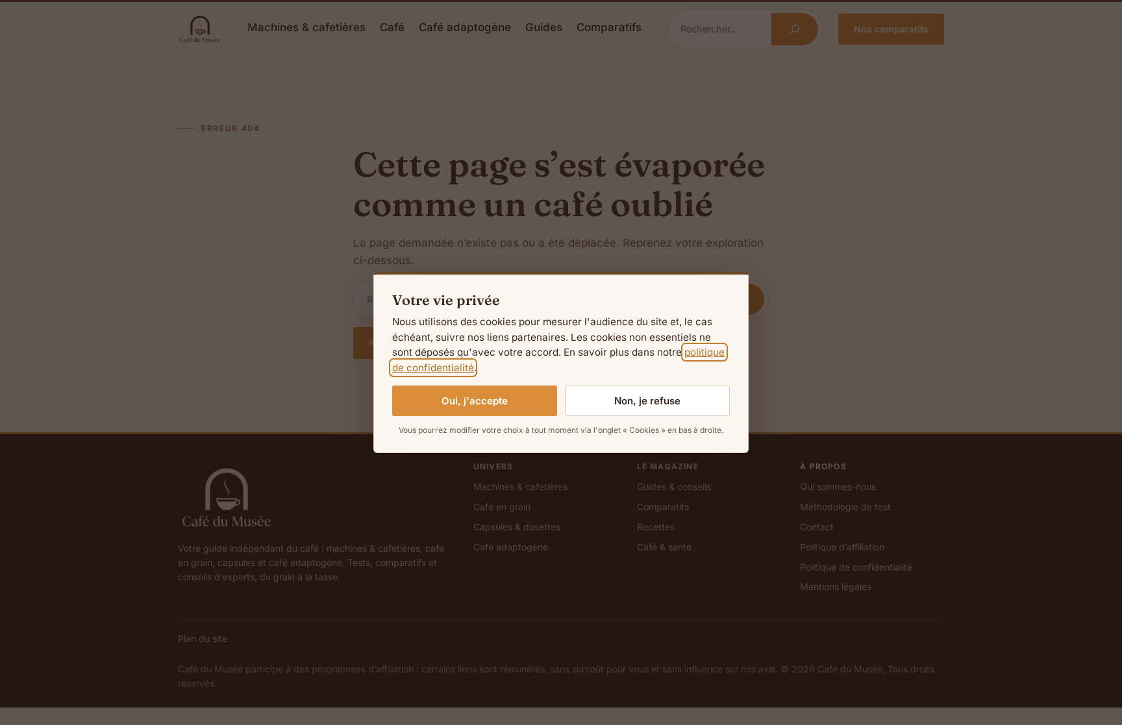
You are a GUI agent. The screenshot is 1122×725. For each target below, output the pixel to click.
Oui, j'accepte (475, 401)
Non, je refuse (647, 401)
